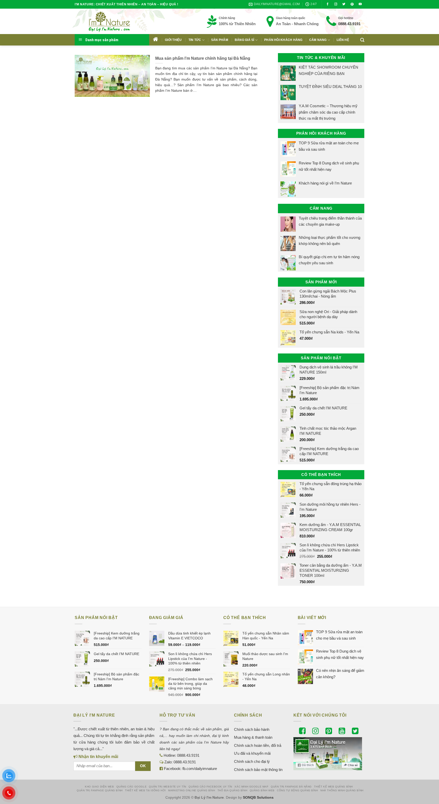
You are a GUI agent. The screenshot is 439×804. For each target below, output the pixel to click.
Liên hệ (343, 40)
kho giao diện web (99, 786)
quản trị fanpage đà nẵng (291, 786)
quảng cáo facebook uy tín (210, 786)
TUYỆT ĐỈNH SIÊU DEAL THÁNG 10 (330, 86)
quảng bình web (262, 790)
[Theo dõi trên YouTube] (360, 4)
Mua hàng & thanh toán (253, 737)
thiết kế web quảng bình (333, 786)
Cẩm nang (318, 40)
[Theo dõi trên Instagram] (335, 4)
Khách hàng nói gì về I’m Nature (325, 183)
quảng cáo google (131, 786)
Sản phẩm (219, 40)
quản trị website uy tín (167, 786)
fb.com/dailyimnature (199, 768)
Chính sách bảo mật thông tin (258, 769)
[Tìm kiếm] (362, 39)
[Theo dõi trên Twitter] (344, 4)
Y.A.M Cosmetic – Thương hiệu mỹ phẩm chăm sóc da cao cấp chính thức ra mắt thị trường (328, 112)
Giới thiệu (173, 40)
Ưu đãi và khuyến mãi (252, 753)
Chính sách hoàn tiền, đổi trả (257, 745)
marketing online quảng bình (191, 790)
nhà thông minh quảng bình (342, 790)
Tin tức (195, 40)
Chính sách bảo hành (251, 729)
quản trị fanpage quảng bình (100, 790)
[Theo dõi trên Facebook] (327, 4)
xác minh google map (251, 786)
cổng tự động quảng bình (297, 790)
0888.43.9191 (349, 24)
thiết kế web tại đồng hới (145, 790)
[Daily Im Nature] (119, 21)
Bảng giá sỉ (244, 40)
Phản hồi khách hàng (283, 40)
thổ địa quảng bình (232, 790)
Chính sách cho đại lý (252, 761)
